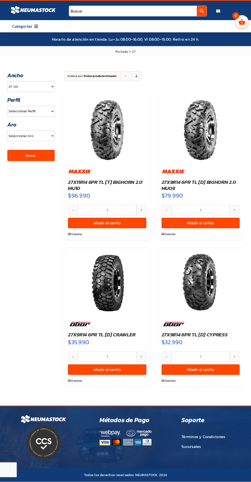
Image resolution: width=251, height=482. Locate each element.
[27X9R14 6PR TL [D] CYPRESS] (200, 282)
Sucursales (191, 446)
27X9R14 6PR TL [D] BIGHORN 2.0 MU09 (199, 185)
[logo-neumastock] (33, 6)
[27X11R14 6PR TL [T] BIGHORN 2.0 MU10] (107, 130)
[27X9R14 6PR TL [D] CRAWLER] (107, 282)
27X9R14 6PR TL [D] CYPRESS (195, 334)
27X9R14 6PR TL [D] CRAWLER (101, 334)
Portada (121, 51)
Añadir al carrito (107, 223)
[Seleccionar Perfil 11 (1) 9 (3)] (31, 111)
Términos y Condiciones (203, 437)
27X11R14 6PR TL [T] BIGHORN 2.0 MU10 (105, 185)
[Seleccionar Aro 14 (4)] (31, 135)
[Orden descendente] (136, 76)
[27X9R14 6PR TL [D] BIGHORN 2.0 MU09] (200, 130)
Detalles (76, 234)
